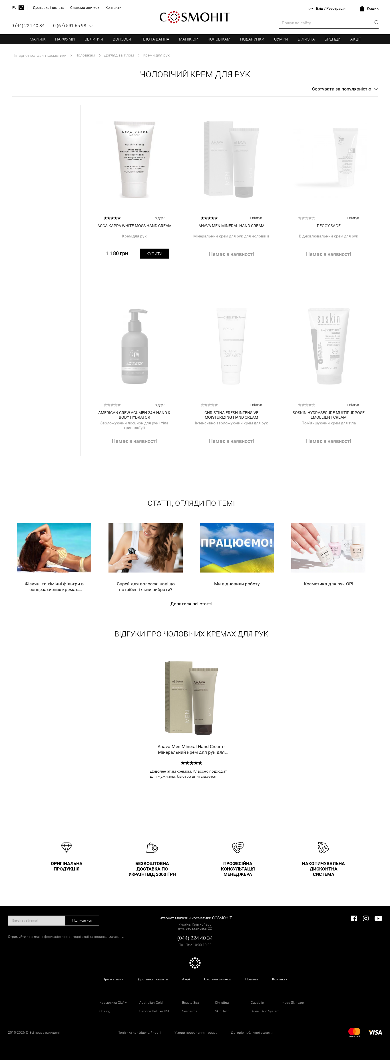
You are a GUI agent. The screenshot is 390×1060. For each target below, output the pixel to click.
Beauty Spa (190, 1003)
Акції (355, 39)
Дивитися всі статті (191, 603)
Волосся (122, 39)
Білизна (306, 39)
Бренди (333, 39)
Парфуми (65, 39)
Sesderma (189, 1011)
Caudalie (257, 1003)
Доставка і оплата (153, 979)
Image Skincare (292, 1003)
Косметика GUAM (113, 1003)
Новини (251, 979)
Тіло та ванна (155, 39)
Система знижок (217, 979)
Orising (104, 1011)
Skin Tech (222, 1011)
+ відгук (158, 218)
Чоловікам (219, 39)
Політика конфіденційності (139, 1033)
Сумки (281, 39)
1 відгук (255, 218)
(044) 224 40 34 (195, 938)
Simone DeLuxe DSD (154, 1011)
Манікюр (188, 39)
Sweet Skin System (265, 1011)
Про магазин (113, 979)
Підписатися (82, 920)
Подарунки (252, 39)
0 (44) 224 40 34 (28, 25)
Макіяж (37, 39)
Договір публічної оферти (252, 1033)
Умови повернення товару (195, 1033)
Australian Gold (151, 1003)
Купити (154, 253)
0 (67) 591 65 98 (69, 25)
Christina (222, 1003)
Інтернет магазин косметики (40, 55)
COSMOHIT (195, 17)
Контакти (280, 979)
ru (14, 7)
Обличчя (94, 39)
